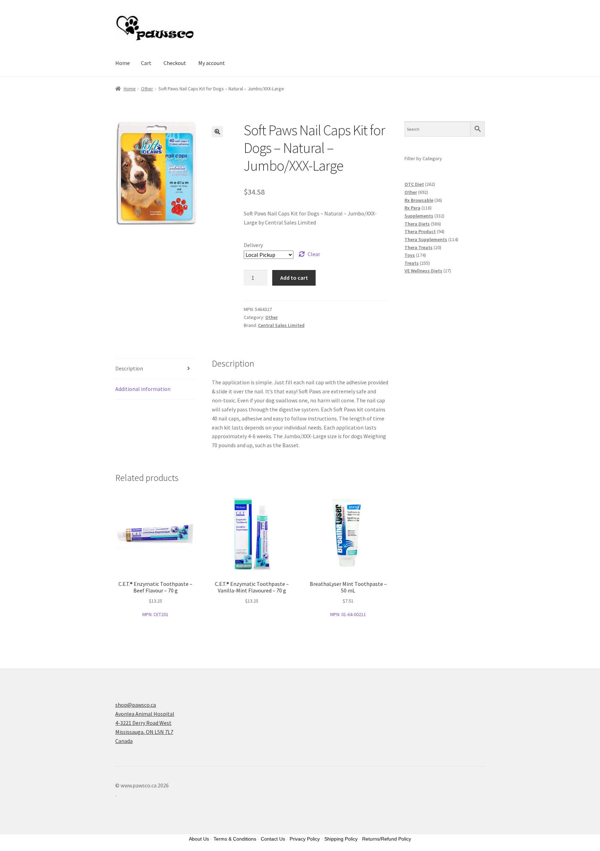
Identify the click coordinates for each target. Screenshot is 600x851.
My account (211, 62)
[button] (217, 131)
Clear (314, 254)
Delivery (253, 245)
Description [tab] (129, 368)
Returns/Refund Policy (386, 839)
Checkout (175, 62)
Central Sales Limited (281, 325)
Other (147, 88)
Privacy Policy (305, 839)
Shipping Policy (341, 839)
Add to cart (294, 277)
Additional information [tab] (142, 388)
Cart (146, 62)
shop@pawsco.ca (135, 704)
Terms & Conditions (235, 839)
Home (122, 62)
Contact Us (273, 839)
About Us (199, 839)
